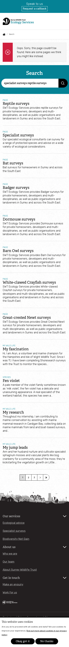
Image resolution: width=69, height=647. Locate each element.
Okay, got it (23, 641)
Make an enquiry (13, 584)
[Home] (18, 21)
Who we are (10, 553)
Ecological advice (13, 522)
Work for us (10, 592)
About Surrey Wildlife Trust (20, 569)
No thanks (46, 641)
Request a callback (34, 8)
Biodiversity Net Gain (16, 539)
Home (4, 34)
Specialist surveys (14, 530)
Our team (8, 561)
